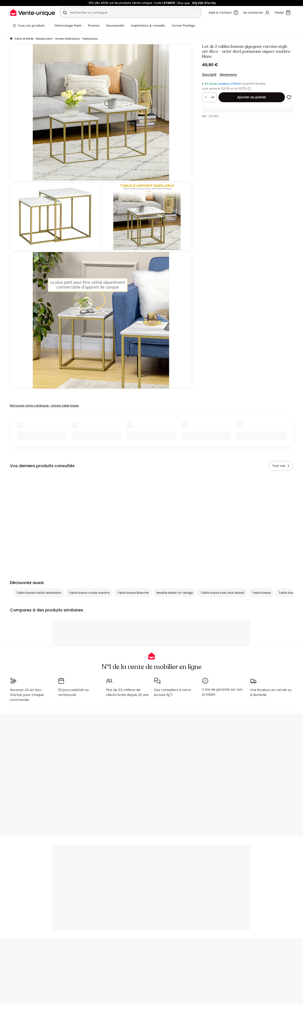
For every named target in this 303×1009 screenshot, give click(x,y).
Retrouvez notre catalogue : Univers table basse (44, 406)
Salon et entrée (24, 38)
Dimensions (228, 75)
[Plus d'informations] (249, 88)
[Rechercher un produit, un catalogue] (64, 12)
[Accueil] (11, 39)
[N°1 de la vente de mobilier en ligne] (32, 12)
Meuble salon (44, 38)
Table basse (89, 38)
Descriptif (209, 75)
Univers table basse (67, 38)
